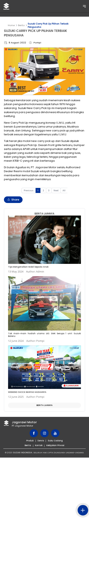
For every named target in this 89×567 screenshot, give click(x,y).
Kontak (38, 445)
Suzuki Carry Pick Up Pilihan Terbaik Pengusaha (48, 25)
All (64, 190)
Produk (30, 440)
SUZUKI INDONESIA (22, 452)
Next (56, 190)
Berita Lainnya (44, 405)
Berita (21, 25)
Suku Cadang (55, 440)
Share (15, 199)
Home (11, 25)
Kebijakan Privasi (55, 445)
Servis (40, 440)
